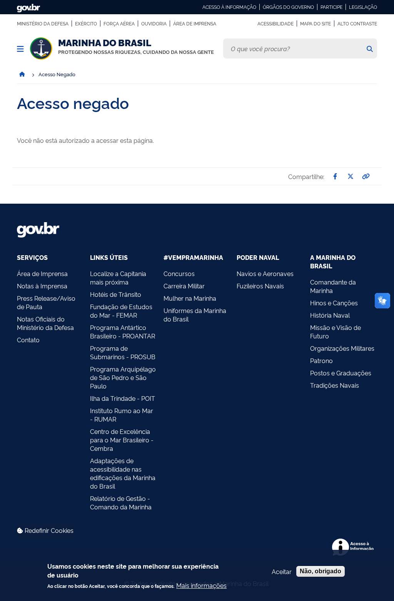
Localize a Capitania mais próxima (118, 277)
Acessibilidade (275, 23)
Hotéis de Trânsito (115, 294)
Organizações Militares (342, 348)
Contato (28, 339)
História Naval (330, 315)
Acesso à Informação (229, 7)
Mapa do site (315, 23)
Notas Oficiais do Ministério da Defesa (45, 323)
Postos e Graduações (340, 372)
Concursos (179, 273)
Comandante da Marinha (333, 286)
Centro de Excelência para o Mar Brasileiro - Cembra (122, 439)
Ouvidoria (154, 23)
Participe (331, 7)
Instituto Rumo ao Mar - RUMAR (121, 414)
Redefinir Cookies (48, 530)
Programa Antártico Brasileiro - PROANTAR (122, 331)
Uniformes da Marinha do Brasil (195, 314)
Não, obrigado (320, 571)
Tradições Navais (334, 385)
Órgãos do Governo (288, 7)
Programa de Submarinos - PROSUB (122, 352)
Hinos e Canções (334, 302)
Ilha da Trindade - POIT (122, 398)
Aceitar (282, 571)
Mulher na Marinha (190, 298)
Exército (86, 23)
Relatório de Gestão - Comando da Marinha (121, 502)
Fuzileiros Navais (260, 285)
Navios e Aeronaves (265, 273)
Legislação (363, 7)
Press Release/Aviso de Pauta (46, 302)
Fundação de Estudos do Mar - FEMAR (121, 310)
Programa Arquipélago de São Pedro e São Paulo (123, 377)
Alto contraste (357, 23)
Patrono (321, 360)
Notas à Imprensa (42, 285)
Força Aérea (119, 23)
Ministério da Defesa (42, 23)
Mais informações (201, 585)
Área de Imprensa (194, 23)
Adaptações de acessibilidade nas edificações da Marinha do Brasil (122, 473)
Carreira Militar (184, 285)
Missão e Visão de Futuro (335, 331)
